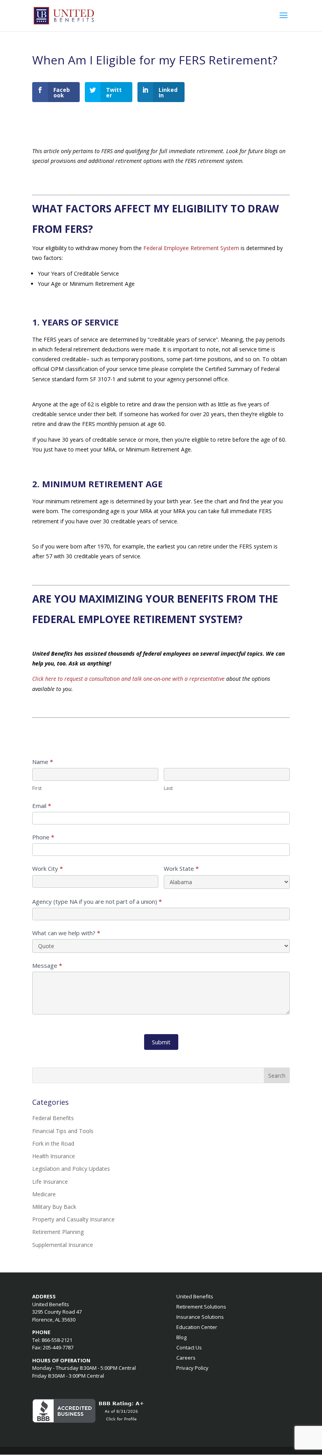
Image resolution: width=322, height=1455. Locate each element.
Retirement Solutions (201, 1306)
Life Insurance (50, 1181)
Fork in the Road (53, 1143)
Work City (47, 868)
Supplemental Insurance (62, 1244)
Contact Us (189, 1347)
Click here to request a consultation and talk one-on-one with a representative (128, 678)
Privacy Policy (192, 1367)
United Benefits (194, 1296)
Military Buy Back (54, 1206)
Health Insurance (53, 1156)
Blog (181, 1337)
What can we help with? (66, 933)
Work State (181, 868)
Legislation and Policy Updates (71, 1168)
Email (41, 806)
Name (42, 762)
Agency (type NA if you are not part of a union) (97, 901)
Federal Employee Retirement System (191, 248)
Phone (43, 837)
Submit (161, 1042)
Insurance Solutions (200, 1316)
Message (47, 965)
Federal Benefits (53, 1118)
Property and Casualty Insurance (73, 1219)
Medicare (44, 1194)
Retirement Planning (58, 1232)
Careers (186, 1357)
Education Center (196, 1327)
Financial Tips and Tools (62, 1131)
